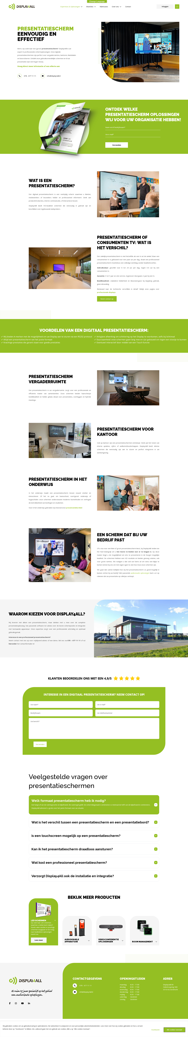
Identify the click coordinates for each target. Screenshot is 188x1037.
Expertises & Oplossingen (70, 6)
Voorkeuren (155, 1030)
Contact (128, 6)
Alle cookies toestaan (174, 1030)
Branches (89, 6)
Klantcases (104, 6)
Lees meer (39, 940)
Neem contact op (106, 299)
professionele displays (106, 292)
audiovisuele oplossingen (140, 573)
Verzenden (116, 145)
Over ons (115, 6)
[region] (94, 1029)
